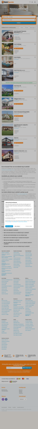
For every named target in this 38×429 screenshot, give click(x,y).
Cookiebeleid (15, 221)
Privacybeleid (9, 221)
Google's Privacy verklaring (22, 221)
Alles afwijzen (17, 226)
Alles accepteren (9, 226)
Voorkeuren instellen (29, 226)
